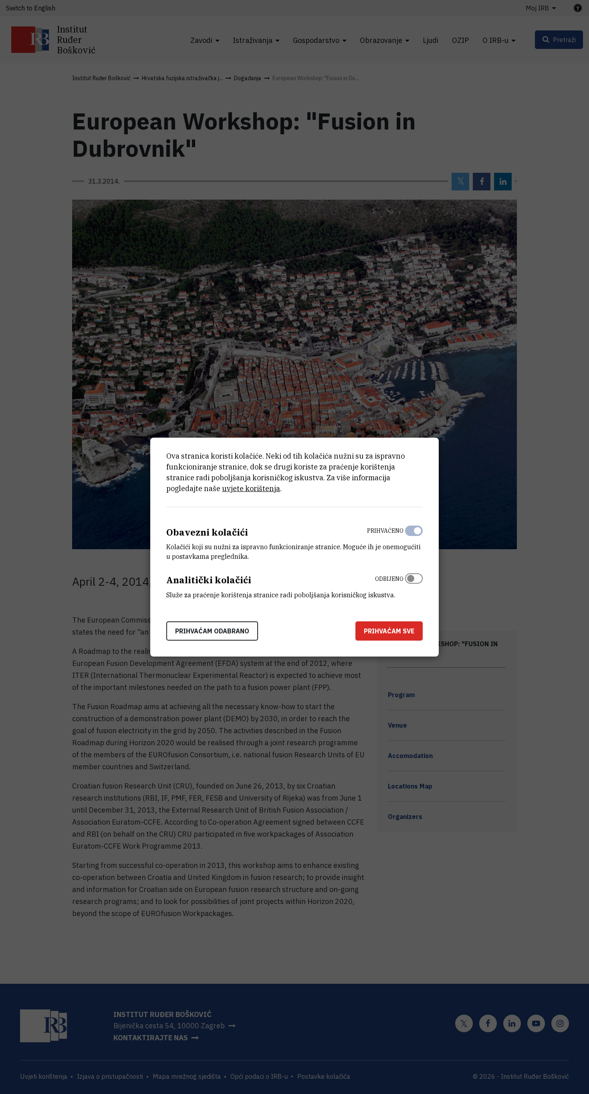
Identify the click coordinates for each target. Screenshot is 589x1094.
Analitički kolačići (208, 580)
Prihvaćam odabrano (212, 631)
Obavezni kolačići (207, 532)
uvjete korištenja (251, 488)
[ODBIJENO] (414, 585)
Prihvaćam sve (389, 631)
